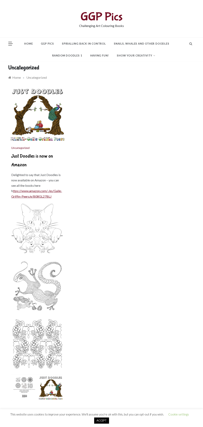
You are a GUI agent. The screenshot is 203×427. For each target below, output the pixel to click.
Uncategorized (20, 147)
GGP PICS (47, 43)
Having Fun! (99, 55)
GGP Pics (101, 17)
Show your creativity (134, 55)
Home (28, 43)
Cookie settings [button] (178, 414)
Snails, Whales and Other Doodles (141, 43)
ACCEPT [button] (102, 420)
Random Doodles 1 (67, 55)
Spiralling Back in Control (84, 43)
